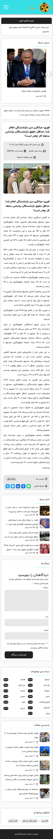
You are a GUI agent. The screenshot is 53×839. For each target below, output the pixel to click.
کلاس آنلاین (13, 821)
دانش (38, 696)
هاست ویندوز (26, 834)
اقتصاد (31, 151)
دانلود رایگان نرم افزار (29, 821)
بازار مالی (38, 685)
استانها (38, 679)
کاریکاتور (39, 707)
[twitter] (8, 486)
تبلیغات (39, 690)
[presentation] (47, 74)
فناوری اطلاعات (38, 702)
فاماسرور (45, 821)
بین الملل (14, 685)
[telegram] (13, 486)
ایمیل (45, 630)
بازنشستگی (11, 479)
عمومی (14, 696)
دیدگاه (45, 587)
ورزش (38, 713)
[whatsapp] (28, 486)
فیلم (14, 702)
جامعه (14, 690)
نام (46, 617)
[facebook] (23, 486)
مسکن (14, 708)
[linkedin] (18, 486)
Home (47, 110)
